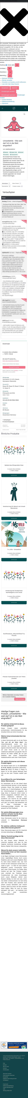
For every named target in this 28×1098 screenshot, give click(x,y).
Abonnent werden (7, 1073)
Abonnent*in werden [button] (14, 367)
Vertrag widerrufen (7, 1090)
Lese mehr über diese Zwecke (10, 84)
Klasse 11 (17, 386)
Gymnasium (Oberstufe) (9, 381)
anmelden (16, 370)
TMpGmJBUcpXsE (20, 252)
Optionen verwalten (7, 78)
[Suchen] (25, 108)
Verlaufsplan (5, 183)
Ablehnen (14, 88)
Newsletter (5, 1077)
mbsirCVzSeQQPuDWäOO (9, 302)
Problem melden (17, 186)
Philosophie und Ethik (9, 393)
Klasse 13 (7, 388)
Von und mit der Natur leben (12, 742)
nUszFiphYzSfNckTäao (8, 223)
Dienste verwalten (7, 80)
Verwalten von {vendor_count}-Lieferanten (14, 82)
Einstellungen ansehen (8, 91)
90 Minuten (6, 410)
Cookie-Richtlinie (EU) (8, 1087)
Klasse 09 (5, 386)
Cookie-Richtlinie (7, 99)
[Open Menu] (2, 108)
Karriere (5, 1068)
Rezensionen (6, 186)
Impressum (5, 103)
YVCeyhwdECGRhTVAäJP (9, 278)
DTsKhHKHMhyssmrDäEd (9, 322)
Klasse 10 (11, 386)
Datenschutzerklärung (8, 101)
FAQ (4, 1063)
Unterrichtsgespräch (18, 201)
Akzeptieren (5, 88)
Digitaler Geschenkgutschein (10, 1078)
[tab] (6, 183)
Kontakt (5, 1065)
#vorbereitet (6, 1069)
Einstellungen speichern (8, 95)
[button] (14, 22)
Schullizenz (5, 1080)
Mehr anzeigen (20, 699)
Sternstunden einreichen (8, 1075)
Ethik (4, 405)
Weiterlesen (14, 475)
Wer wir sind (6, 1066)
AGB (4, 1089)
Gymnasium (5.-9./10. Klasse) (11, 379)
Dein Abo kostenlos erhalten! (11, 361)
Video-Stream (16, 183)
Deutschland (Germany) (9, 415)
